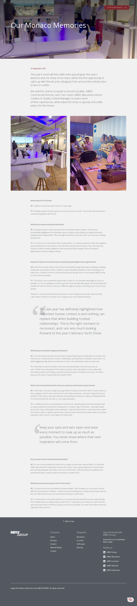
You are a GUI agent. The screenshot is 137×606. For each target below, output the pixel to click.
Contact (53, 551)
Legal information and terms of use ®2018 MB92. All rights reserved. (38, 588)
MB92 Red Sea (112, 566)
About (52, 537)
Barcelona (80, 537)
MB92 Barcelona (113, 557)
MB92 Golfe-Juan (113, 570)
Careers (53, 544)
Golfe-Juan (81, 544)
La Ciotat (80, 540)
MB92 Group (112, 552)
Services (53, 540)
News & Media (56, 547)
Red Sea (80, 547)
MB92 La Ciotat (113, 561)
